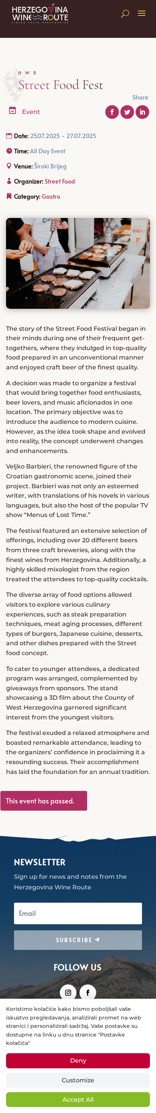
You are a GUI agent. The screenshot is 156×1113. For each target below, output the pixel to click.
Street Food (60, 181)
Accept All (78, 1099)
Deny (78, 1060)
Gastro (51, 196)
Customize (78, 1080)
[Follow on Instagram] (68, 992)
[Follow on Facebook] (88, 992)
